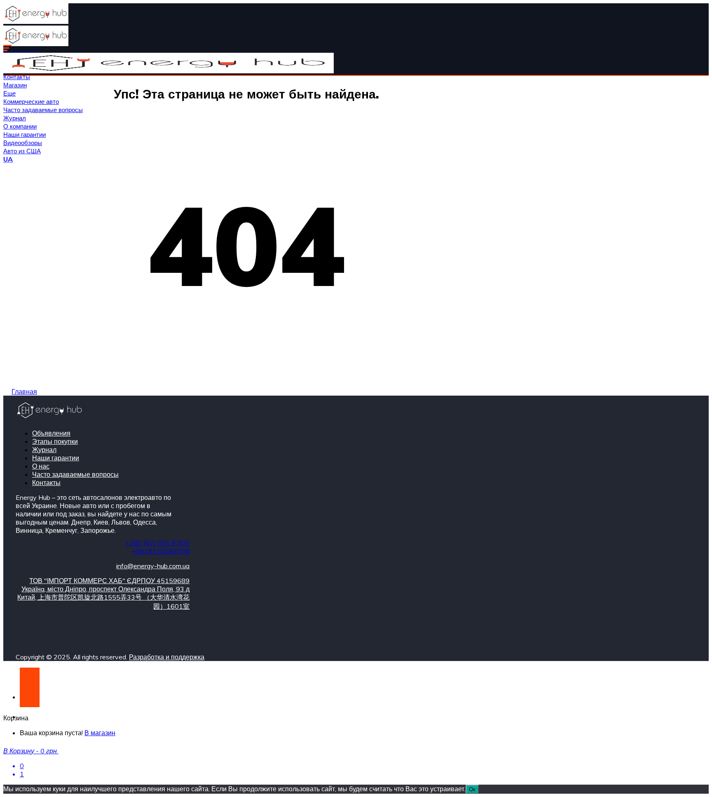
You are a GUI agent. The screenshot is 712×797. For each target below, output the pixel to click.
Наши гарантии (24, 134)
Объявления (51, 433)
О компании (20, 126)
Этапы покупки (55, 441)
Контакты (16, 77)
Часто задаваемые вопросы (43, 110)
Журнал (14, 118)
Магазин (15, 85)
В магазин (99, 733)
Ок (472, 789)
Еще (9, 93)
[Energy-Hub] (35, 21)
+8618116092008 (161, 551)
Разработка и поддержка (166, 657)
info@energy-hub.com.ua (153, 566)
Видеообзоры (22, 143)
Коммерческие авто (31, 101)
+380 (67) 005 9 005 (157, 543)
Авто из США (22, 151)
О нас (40, 466)
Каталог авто (21, 52)
